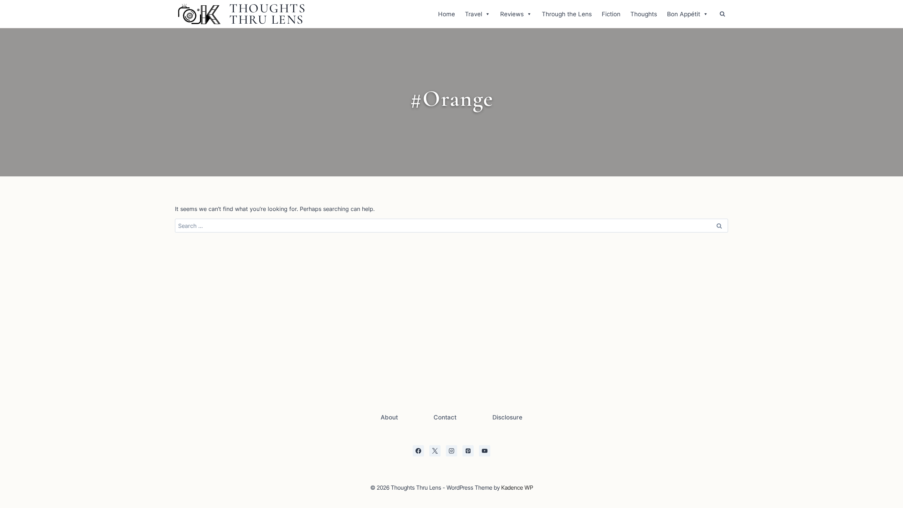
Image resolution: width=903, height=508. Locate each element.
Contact (445, 417)
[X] (435, 450)
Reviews (512, 14)
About (389, 417)
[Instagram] (451, 450)
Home (446, 14)
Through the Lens (567, 14)
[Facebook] (418, 450)
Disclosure (507, 417)
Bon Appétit (683, 14)
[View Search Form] (722, 14)
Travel (473, 14)
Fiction (611, 14)
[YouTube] (484, 450)
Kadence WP (517, 487)
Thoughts (643, 14)
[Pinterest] (468, 450)
